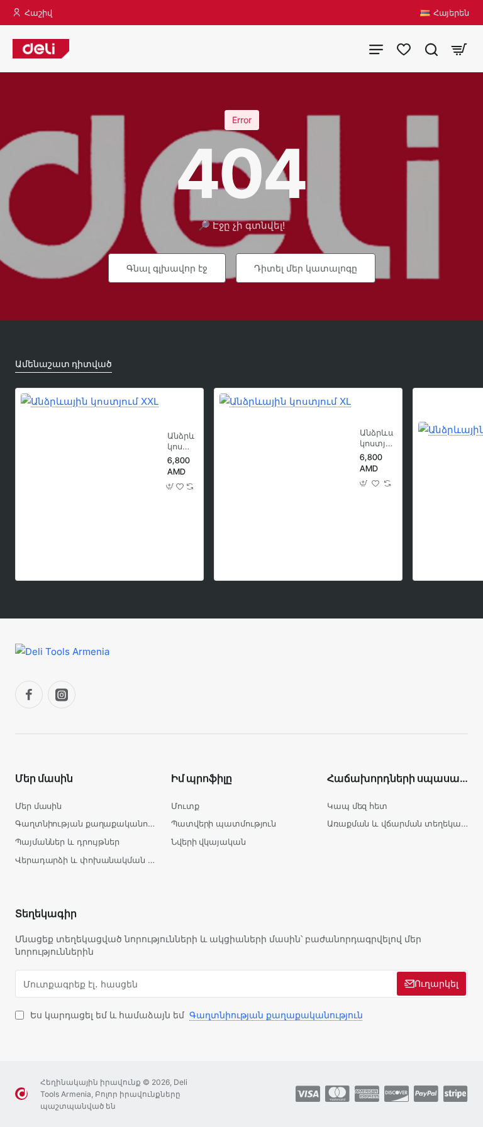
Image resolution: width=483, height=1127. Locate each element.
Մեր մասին (44, 778)
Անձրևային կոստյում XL (376, 438)
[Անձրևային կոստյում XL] (285, 459)
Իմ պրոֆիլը (201, 778)
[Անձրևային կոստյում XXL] (89, 462)
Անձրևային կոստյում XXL (180, 442)
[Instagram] (61, 694)
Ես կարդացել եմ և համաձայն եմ (195, 1014)
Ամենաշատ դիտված (63, 363)
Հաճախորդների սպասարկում (397, 778)
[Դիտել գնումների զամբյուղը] (459, 48)
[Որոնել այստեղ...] (431, 48)
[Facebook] (29, 694)
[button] (170, 486)
